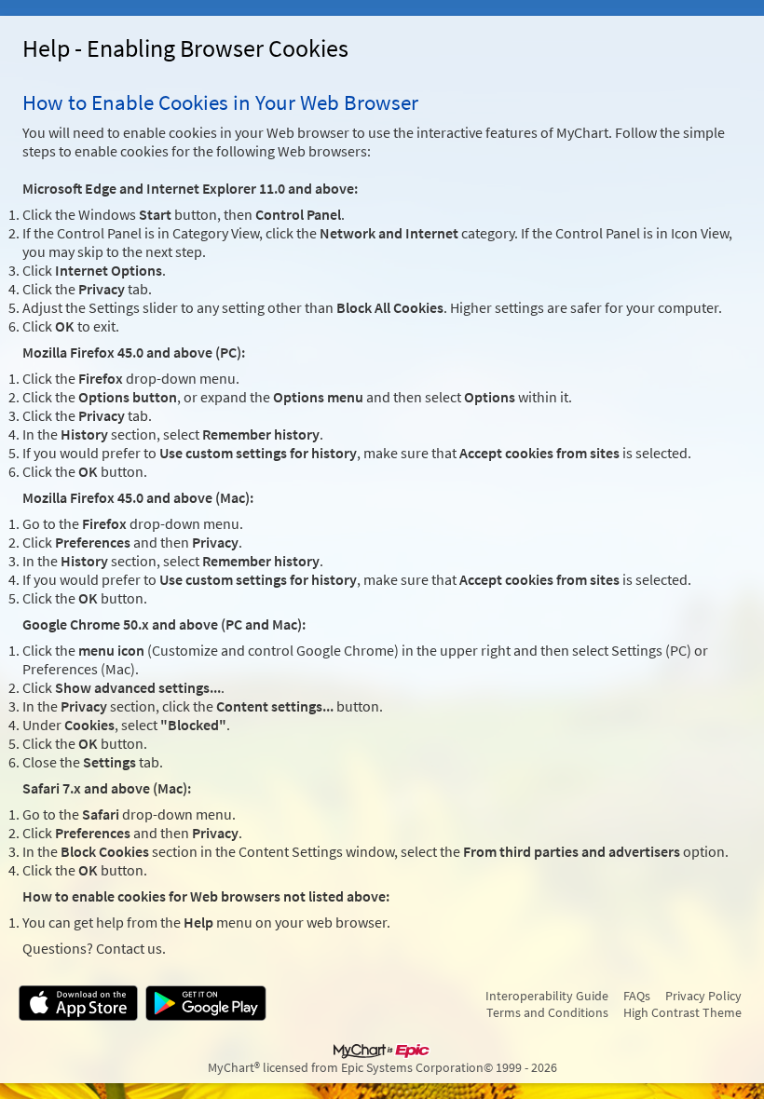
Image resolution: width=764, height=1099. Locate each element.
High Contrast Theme (682, 1012)
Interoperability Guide (546, 995)
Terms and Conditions (547, 1012)
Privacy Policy (703, 995)
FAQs (636, 995)
